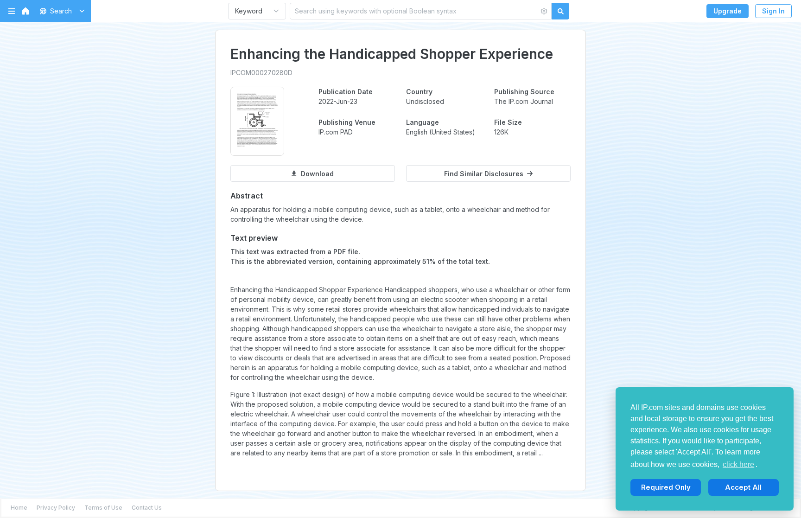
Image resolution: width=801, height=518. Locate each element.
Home (19, 507)
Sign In (773, 11)
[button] (60, 10)
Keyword (248, 11)
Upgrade (727, 11)
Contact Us (147, 507)
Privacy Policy (56, 507)
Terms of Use (103, 507)
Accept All (743, 487)
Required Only (666, 487)
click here (738, 464)
